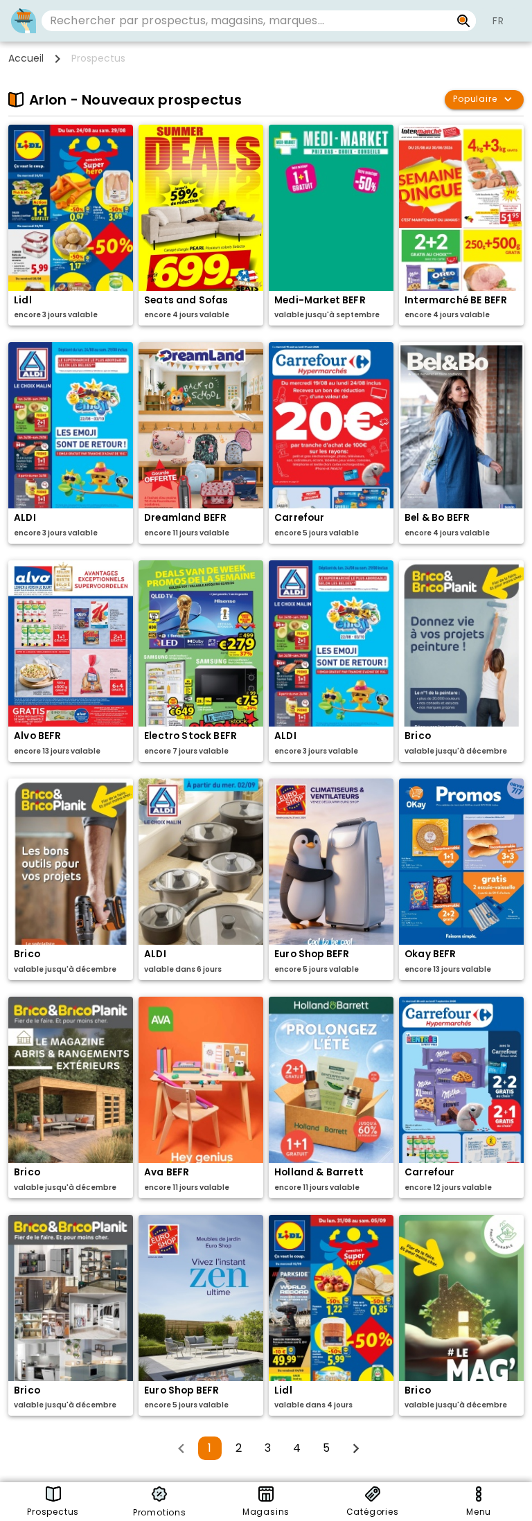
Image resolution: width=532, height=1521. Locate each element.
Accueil (26, 58)
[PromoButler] (23, 21)
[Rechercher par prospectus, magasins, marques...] (464, 20)
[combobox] (246, 20)
